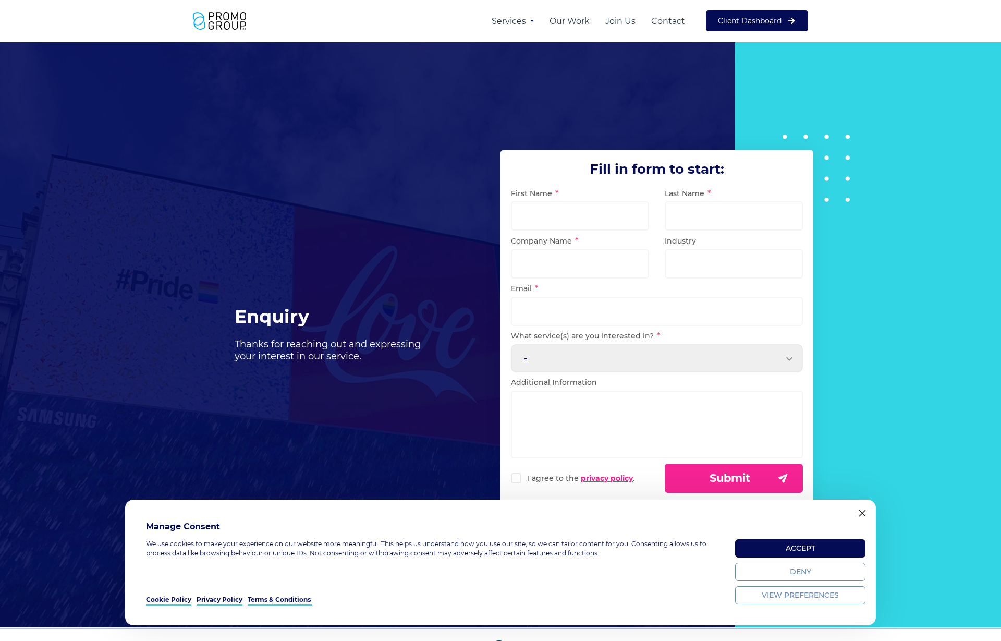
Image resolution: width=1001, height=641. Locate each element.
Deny (800, 571)
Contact (668, 21)
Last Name (684, 193)
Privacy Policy (219, 599)
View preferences (800, 595)
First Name (531, 193)
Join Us (620, 21)
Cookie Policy (168, 599)
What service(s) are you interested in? (582, 336)
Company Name (541, 241)
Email (521, 288)
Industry (680, 241)
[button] (862, 513)
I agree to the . (581, 478)
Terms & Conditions (280, 599)
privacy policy (607, 478)
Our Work (570, 21)
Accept (800, 548)
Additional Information (554, 382)
